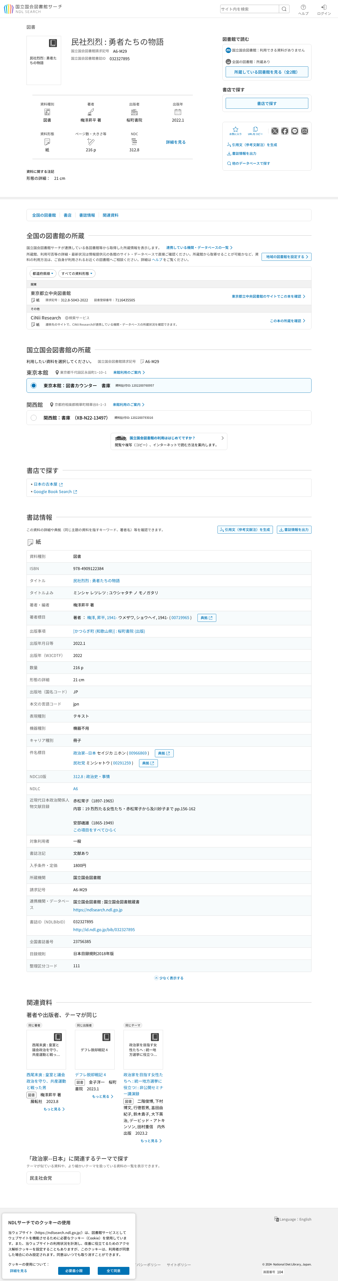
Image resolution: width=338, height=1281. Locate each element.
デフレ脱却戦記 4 (90, 1074)
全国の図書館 (44, 215)
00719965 (180, 617)
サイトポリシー (179, 1264)
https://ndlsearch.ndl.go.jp (97, 910)
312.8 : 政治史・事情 (91, 776)
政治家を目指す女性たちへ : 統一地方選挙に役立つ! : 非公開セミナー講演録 (143, 1084)
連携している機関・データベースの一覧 (197, 247)
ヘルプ (303, 13)
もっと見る (52, 1108)
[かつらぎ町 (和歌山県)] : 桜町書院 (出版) (109, 631)
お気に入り (235, 134)
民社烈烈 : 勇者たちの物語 (96, 580)
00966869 (138, 753)
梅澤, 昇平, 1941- (102, 617)
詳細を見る (176, 142)
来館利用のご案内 (127, 372)
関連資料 (111, 215)
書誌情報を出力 (244, 153)
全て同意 (114, 1270)
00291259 (122, 763)
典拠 (204, 617)
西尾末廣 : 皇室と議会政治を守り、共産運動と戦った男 (46, 1081)
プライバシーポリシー (143, 1264)
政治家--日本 (84, 753)
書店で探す (267, 103)
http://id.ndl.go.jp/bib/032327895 (104, 929)
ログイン (324, 13)
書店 (68, 215)
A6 (75, 788)
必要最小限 (74, 1270)
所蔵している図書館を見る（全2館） (267, 72)
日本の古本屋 (46, 484)
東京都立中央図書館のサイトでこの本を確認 (266, 296)
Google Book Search (53, 491)
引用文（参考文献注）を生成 (254, 144)
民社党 (79, 763)
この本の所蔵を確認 (285, 320)
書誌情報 (87, 215)
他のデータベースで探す (251, 163)
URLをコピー (255, 134)
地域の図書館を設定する (285, 256)
